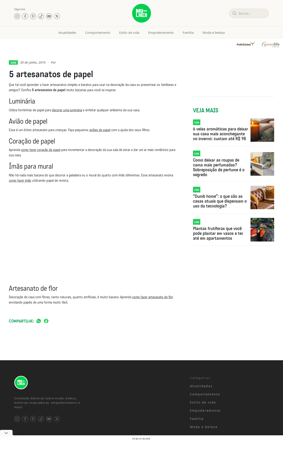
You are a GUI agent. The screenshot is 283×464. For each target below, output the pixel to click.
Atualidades (67, 32)
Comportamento (97, 32)
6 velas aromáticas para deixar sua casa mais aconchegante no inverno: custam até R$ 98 (220, 133)
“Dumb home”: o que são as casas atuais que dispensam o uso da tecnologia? (220, 201)
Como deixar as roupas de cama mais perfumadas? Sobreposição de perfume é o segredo (219, 167)
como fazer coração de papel (40, 150)
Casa (13, 62)
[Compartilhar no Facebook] (46, 321)
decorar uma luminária (67, 110)
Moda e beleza (214, 32)
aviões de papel (99, 130)
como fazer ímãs (20, 180)
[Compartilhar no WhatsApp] (38, 321)
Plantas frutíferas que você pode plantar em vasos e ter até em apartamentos (218, 233)
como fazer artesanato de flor (152, 297)
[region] (57, 429)
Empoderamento (161, 32)
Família (188, 32)
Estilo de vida (129, 32)
